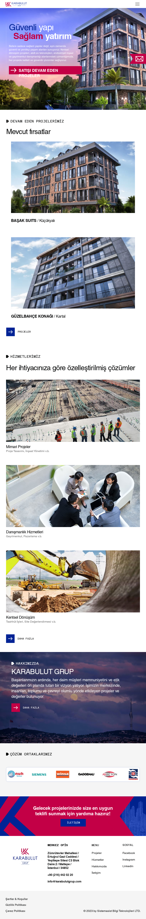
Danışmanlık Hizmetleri (24, 532)
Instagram (128, 859)
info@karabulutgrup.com (64, 881)
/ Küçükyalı (33, 220)
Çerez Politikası (15, 911)
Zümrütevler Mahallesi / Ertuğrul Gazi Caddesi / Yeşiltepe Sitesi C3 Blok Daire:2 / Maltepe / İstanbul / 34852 (63, 860)
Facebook (128, 853)
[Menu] (137, 4)
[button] (139, 59)
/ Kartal (38, 316)
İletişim (96, 872)
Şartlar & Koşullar (17, 899)
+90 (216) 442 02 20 (60, 875)
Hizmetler (98, 859)
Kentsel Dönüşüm (20, 617)
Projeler (97, 853)
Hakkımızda (99, 866)
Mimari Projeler (18, 447)
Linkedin (127, 866)
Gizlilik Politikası (16, 905)
